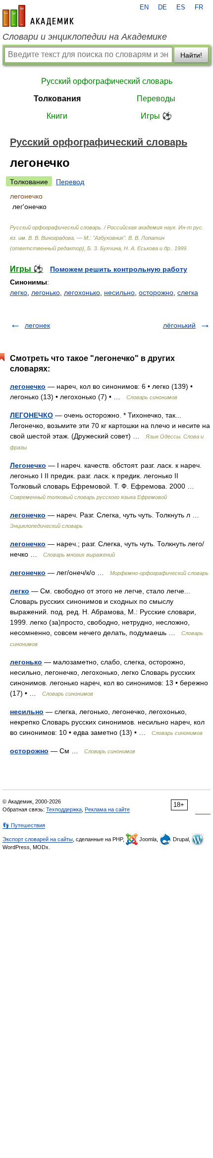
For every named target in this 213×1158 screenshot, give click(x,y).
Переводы (156, 98)
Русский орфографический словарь (106, 81)
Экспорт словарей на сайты (37, 839)
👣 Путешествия (23, 825)
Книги (57, 116)
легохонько (82, 292)
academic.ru (38, 16)
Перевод (70, 182)
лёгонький (179, 325)
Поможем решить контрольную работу (118, 269)
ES (180, 7)
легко (18, 292)
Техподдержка (64, 809)
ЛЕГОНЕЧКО (31, 415)
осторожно (156, 292)
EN (144, 7)
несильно (119, 292)
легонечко (28, 386)
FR (199, 7)
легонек (37, 325)
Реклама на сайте (107, 809)
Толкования (57, 98)
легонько (45, 292)
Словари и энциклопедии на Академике (84, 37)
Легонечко (28, 465)
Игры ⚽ (156, 116)
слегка (187, 292)
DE (162, 7)
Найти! (191, 55)
